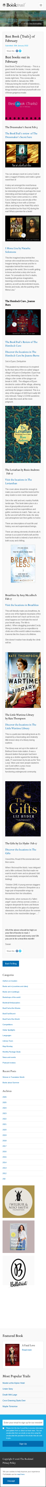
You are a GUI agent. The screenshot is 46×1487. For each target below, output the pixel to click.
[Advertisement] (18, 1307)
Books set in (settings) (11, 992)
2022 (4, 1119)
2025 (4, 1102)
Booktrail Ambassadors (11, 1003)
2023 (4, 1113)
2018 (4, 1141)
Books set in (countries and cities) (15, 986)
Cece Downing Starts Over (14, 1400)
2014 (4, 1162)
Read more (27, 1350)
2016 (4, 1151)
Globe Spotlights (9, 1030)
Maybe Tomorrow (10, 1406)
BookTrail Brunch (9, 1014)
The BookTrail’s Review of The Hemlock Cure (21, 344)
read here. (21, 1474)
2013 (4, 1168)
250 (4, 1179)
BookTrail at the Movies (11, 1008)
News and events (9, 1057)
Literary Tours (8, 1041)
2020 (4, 1130)
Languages (7, 1035)
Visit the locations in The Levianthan (18, 481)
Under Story (8, 1389)
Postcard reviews (9, 1063)
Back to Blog (10, 964)
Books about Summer (11, 1083)
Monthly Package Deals (12, 1052)
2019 (4, 1135)
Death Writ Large (10, 1395)
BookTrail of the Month (11, 1019)
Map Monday (8, 1046)
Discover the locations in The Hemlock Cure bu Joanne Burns (22, 353)
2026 (4, 1097)
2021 (4, 1124)
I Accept (11, 1481)
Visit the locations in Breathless (22, 605)
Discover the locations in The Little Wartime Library (20, 726)
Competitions (8, 1024)
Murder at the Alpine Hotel (14, 1383)
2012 (4, 1173)
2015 (4, 1157)
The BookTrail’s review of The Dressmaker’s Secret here (21, 135)
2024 (4, 1108)
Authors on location (10, 981)
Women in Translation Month (14, 1077)
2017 (4, 1146)
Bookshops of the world (11, 997)
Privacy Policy (9, 1463)
